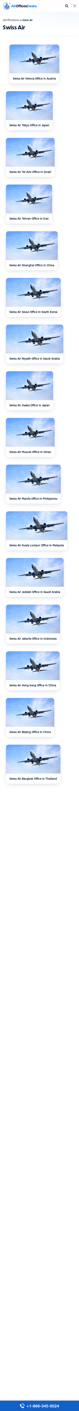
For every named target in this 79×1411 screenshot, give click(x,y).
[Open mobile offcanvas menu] (74, 6)
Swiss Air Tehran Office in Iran (29, 218)
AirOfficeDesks (11, 20)
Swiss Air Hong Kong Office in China (32, 685)
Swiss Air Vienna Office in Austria (34, 78)
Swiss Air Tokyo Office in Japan (29, 125)
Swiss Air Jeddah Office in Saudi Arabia (34, 592)
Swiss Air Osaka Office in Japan (29, 405)
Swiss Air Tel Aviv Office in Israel (30, 172)
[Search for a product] (66, 5)
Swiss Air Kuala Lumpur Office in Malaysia (36, 545)
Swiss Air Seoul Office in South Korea (33, 312)
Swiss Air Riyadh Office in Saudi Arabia (34, 358)
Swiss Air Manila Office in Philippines (33, 499)
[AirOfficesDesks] (20, 6)
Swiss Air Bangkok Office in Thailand (33, 779)
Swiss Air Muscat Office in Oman (30, 452)
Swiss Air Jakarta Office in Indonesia (33, 639)
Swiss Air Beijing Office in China (30, 732)
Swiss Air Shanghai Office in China (31, 265)
